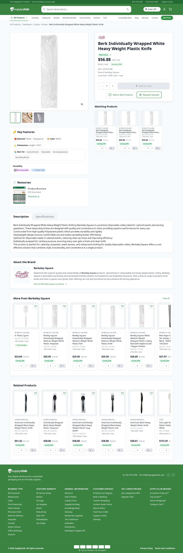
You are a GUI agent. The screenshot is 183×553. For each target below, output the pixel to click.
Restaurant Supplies (74, 515)
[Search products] (127, 9)
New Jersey (41, 512)
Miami (39, 508)
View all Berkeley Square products (49, 284)
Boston (39, 497)
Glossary (145, 18)
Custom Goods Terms (102, 504)
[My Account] (164, 9)
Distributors (70, 527)
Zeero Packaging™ (158, 500)
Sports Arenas (14, 527)
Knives (45, 24)
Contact (155, 18)
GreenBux (69, 523)
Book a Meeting (100, 497)
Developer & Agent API (75, 530)
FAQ (105, 18)
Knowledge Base (125, 18)
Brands (56, 18)
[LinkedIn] (168, 475)
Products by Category (102, 493)
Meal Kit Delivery (15, 515)
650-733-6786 (137, 2)
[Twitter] (173, 475)
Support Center (167, 2)
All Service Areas (43, 493)
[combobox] (86, 9)
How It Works (85, 18)
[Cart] (170, 9)
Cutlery (36, 24)
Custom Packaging (101, 500)
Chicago (40, 500)
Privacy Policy (146, 548)
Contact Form (71, 500)
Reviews (97, 18)
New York (40, 515)
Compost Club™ (157, 504)
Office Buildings (15, 530)
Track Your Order (152, 2)
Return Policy (99, 508)
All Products (19, 18)
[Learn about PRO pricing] (110, 55)
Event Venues (14, 508)
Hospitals (12, 519)
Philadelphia (42, 519)
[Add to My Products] (35, 306)
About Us (69, 493)
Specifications (45, 216)
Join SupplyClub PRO (131, 493)
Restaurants (13, 497)
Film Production (15, 504)
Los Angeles (41, 504)
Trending (35, 18)
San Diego (40, 523)
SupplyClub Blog (72, 504)
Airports (11, 534)
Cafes (10, 500)
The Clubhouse (71, 519)
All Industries (14, 493)
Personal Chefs (14, 512)
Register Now (128, 497)
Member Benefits (69, 18)
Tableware (27, 24)
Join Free (167, 18)
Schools (11, 523)
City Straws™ (155, 497)
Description (21, 216)
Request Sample (151, 94)
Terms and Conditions (165, 548)
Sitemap (96, 519)
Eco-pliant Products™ (159, 493)
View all (166, 298)
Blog (137, 18)
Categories (46, 18)
